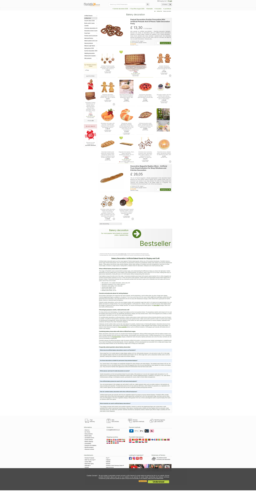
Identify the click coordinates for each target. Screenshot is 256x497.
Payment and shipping (90, 445)
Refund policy (88, 435)
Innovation (158, 8)
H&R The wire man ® (90, 459)
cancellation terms (89, 437)
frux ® (107, 458)
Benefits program (89, 447)
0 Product (164, 4)
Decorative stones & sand (90, 30)
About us (87, 430)
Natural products (88, 43)
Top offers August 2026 (137, 8)
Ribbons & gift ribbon (89, 45)
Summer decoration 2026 (120, 8)
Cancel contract (89, 439)
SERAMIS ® (87, 465)
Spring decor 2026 (89, 48)
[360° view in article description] (170, 75)
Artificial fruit (159, 11)
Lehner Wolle (88, 461)
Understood (158, 482)
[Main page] (154, 11)
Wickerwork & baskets (90, 55)
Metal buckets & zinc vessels (90, 40)
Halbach (108, 459)
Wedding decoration (89, 53)
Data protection (89, 434)
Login (170, 1)
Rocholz (108, 463)
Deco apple (157, 305)
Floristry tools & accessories (90, 35)
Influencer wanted (89, 449)
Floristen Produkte (89, 458)
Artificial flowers (88, 15)
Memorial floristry (88, 38)
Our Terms (87, 432)
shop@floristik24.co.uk (114, 430)
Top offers (91, 76)
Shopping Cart (163, 1)
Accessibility (88, 443)
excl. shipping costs (122, 253)
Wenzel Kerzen (110, 467)
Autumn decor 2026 (89, 20)
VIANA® (87, 467)
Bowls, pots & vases (89, 23)
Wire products (87, 58)
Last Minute (167, 8)
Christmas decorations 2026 (90, 28)
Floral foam (87, 33)
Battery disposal (89, 441)
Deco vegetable (122, 327)
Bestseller (150, 8)
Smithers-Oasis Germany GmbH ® (115, 465)
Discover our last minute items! (90, 144)
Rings (87, 70)
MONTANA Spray (89, 463)
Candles (86, 25)
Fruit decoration (116, 336)
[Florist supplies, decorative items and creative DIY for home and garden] (92, 4)
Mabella (108, 461)
